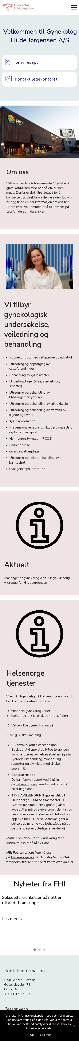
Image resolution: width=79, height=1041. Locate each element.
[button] (39, 62)
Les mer (45, 1034)
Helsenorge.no (51, 696)
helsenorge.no (26, 784)
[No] (74, 1026)
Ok (32, 1034)
